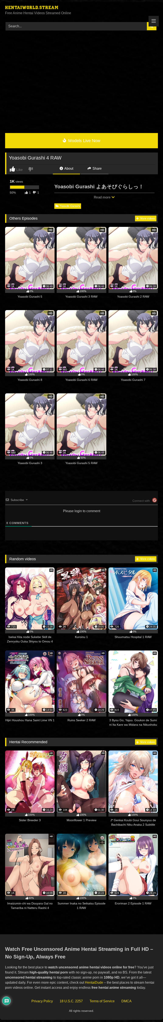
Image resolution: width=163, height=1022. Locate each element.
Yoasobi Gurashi (70, 206)
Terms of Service (102, 1001)
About (68, 168)
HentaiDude (94, 982)
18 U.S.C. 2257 (71, 1001)
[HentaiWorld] (81, 8)
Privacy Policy (42, 1001)
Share (97, 168)
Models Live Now (83, 140)
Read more (102, 197)
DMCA (126, 1001)
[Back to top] (150, 1009)
